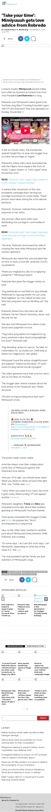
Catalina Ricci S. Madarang (16, 30)
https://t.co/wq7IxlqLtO (21, 427)
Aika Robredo (14, 572)
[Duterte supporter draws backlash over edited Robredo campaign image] (42, 656)
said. (27, 484)
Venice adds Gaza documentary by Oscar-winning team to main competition (22, 741)
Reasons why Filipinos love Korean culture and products (24, 609)
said (19, 550)
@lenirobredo (20, 424)
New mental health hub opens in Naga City (24, 666)
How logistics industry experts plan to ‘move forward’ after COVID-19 (7, 610)
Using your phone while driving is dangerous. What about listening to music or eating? (23, 771)
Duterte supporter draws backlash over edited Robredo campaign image (42, 668)
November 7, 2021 (19, 447)
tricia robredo (29, 574)
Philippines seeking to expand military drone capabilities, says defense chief (22, 748)
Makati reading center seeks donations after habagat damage (22, 734)
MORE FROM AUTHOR (35, 646)
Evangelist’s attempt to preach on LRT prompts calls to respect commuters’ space (24, 756)
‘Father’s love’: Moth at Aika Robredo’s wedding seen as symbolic (40, 695)
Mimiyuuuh (16, 574)
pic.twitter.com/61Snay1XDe (23, 438)
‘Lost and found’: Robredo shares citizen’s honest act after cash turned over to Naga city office (9, 668)
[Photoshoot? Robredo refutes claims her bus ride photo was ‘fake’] (25, 683)
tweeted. (15, 497)
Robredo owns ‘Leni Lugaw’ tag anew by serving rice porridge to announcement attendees (24, 235)
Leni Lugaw (28, 572)
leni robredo (41, 572)
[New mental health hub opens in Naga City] (25, 656)
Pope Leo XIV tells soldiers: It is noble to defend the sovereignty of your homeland (24, 763)
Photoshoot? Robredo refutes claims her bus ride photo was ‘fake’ (25, 695)
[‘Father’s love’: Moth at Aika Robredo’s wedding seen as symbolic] (42, 683)
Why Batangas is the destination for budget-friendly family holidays (40, 610)
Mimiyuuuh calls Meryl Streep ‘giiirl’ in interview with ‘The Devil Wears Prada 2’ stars (8, 697)
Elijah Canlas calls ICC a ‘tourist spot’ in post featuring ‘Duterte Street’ (22, 778)
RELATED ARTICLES (15, 646)
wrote (9, 520)
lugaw (5, 574)
